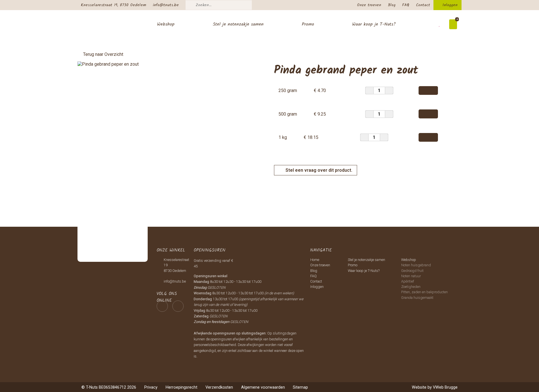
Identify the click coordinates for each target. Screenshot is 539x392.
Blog (392, 5)
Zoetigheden (411, 287)
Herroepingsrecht (181, 387)
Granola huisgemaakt (417, 297)
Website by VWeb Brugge (435, 387)
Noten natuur (411, 276)
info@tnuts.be (166, 5)
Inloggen (450, 5)
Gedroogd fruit (412, 271)
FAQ (405, 5)
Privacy (150, 387)
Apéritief (407, 281)
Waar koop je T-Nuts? (374, 24)
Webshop (166, 24)
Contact (423, 5)
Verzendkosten (219, 387)
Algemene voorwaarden (263, 387)
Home (314, 260)
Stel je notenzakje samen (238, 24)
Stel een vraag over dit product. (318, 170)
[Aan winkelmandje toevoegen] (428, 90)
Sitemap (300, 387)
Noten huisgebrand (416, 265)
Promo (308, 24)
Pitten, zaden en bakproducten (424, 292)
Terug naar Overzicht (103, 54)
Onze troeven (369, 5)
